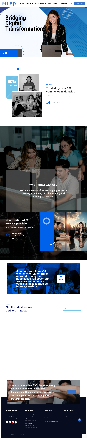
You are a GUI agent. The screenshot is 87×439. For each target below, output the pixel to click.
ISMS (10, 321)
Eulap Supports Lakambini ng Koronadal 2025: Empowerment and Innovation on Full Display (62, 359)
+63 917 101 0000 (31, 425)
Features (55, 3)
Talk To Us (71, 392)
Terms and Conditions (49, 414)
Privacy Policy (47, 417)
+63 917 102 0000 (34, 427)
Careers (49, 3)
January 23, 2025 (50, 352)
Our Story (22, 3)
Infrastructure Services (40, 3)
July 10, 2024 (11, 317)
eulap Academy (63, 3)
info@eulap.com (28, 423)
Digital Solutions (29, 3)
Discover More (12, 35)
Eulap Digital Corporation (25, 435)
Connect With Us (79, 3)
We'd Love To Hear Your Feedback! (51, 421)
